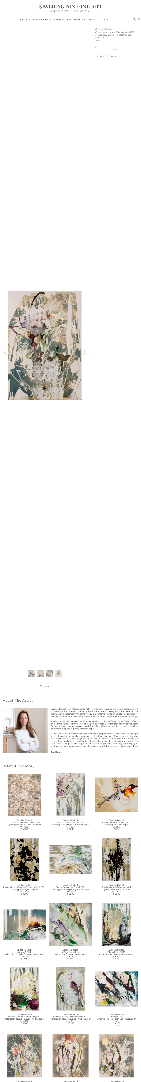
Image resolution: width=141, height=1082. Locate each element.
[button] (42, 19)
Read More (56, 752)
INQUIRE (116, 49)
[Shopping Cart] (139, 19)
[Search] (134, 19)
